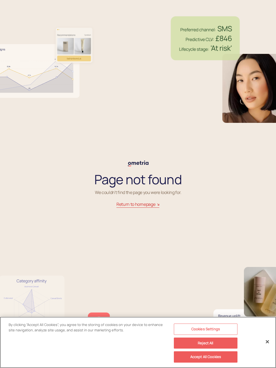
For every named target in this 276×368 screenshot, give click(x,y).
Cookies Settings (205, 329)
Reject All (205, 343)
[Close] (267, 342)
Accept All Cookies (205, 356)
